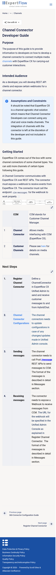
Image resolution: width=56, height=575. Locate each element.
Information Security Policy (13, 556)
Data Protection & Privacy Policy (15, 549)
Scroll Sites (34, 567)
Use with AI (12, 22)
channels (7, 61)
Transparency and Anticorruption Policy (18, 562)
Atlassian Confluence (11, 571)
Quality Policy (8, 559)
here (43, 246)
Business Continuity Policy (13, 552)
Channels (18, 13)
